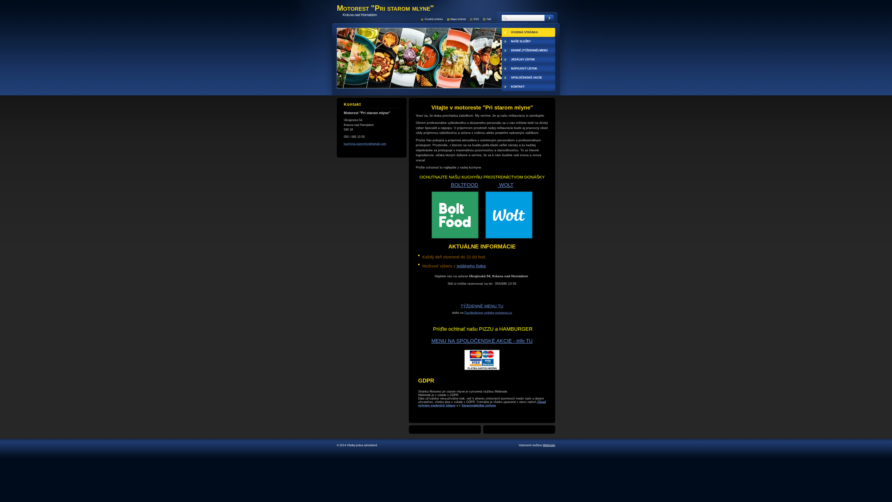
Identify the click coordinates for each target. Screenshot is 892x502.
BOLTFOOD (464, 185)
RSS (476, 19)
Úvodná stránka (434, 19)
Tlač (488, 19)
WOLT (505, 185)
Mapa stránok (458, 19)
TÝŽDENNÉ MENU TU (482, 306)
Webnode (549, 445)
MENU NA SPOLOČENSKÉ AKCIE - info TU (482, 341)
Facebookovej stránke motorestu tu (488, 312)
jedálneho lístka (471, 266)
